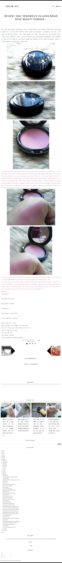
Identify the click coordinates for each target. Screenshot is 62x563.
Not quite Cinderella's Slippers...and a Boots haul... (11, 522)
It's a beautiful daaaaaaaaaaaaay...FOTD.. (9, 527)
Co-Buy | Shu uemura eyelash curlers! (9, 504)
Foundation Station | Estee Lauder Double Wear (38, 410)
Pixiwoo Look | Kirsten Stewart (7, 497)
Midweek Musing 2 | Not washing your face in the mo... (11, 479)
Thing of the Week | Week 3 (7, 502)
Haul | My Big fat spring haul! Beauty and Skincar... (11, 513)
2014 (3, 456)
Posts (3, 554)
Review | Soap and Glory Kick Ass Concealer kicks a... (11, 510)
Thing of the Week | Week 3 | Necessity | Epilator (10, 476)
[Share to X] (30, 343)
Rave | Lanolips (5, 481)
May (3, 471)
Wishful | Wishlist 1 (6, 494)
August (4, 466)
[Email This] (27, 343)
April (4, 472)
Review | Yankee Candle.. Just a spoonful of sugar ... (11, 506)
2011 (3, 532)
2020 (3, 452)
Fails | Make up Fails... (6, 500)
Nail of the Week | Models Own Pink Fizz (9, 493)
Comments (4, 556)
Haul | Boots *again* (6, 478)
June (4, 469)
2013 (3, 458)
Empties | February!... (6, 516)
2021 (3, 450)
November (4, 462)
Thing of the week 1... (6, 525)
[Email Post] (39, 340)
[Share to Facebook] (33, 343)
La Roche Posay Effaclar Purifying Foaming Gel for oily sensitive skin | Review (23, 410)
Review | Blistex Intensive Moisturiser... (9, 503)
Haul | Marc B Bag (5, 487)
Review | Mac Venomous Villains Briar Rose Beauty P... (11, 518)
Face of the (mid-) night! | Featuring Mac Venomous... (11, 507)
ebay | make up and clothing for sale (8, 499)
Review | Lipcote (5, 475)
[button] (58, 6)
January (4, 530)
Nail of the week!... (5, 519)
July (3, 468)
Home (31, 545)
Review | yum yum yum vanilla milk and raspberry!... (11, 509)
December (4, 460)
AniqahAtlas (6, 560)
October (4, 463)
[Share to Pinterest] (35, 343)
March (4, 474)
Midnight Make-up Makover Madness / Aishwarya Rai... (11, 521)
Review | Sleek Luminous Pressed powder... (9, 490)
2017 (3, 453)
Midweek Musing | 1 (6, 491)
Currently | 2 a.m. (5, 482)
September (4, 465)
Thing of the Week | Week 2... (7, 515)
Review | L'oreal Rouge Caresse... (8, 488)
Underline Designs (17, 560)
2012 (3, 459)
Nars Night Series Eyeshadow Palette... (9, 524)
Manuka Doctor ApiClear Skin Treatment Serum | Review (8, 410)
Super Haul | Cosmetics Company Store (9, 484)
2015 (3, 455)
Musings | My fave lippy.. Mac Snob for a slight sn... (11, 512)
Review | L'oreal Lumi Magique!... (53, 410)
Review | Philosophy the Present (8, 496)
